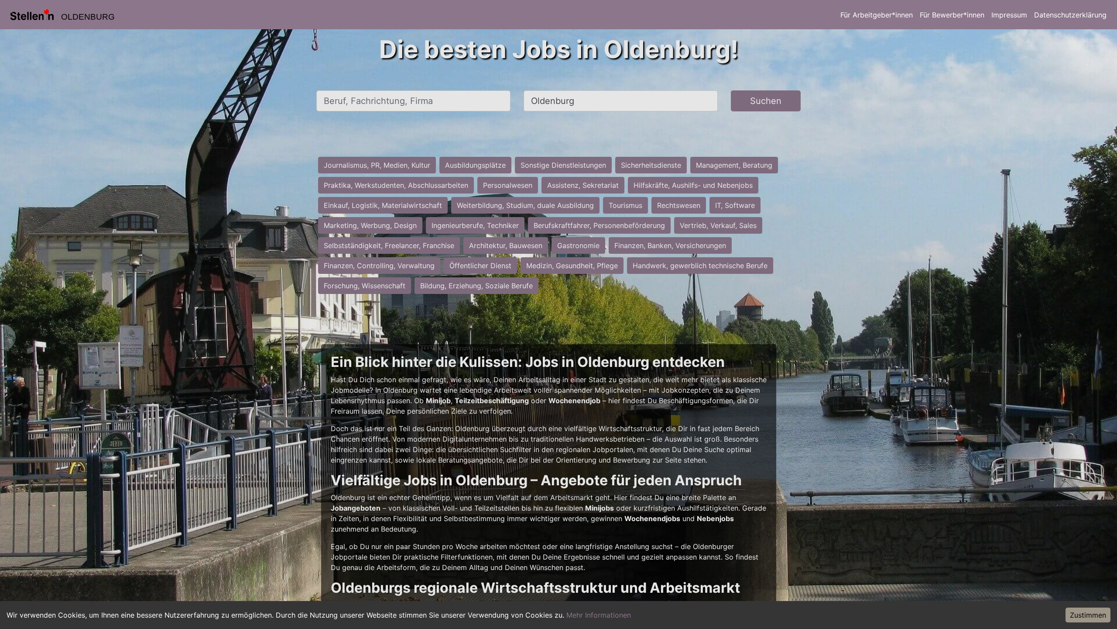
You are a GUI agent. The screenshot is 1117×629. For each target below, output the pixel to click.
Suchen (765, 101)
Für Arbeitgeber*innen (876, 14)
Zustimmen (1088, 615)
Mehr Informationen (598, 615)
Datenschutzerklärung (1070, 14)
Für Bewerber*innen (952, 14)
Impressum (1009, 14)
